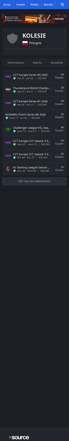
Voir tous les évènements (34, 181)
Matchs (37, 62)
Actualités (57, 62)
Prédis (34, 4)
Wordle (48, 4)
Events (20, 4)
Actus (6, 4)
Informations (16, 62)
